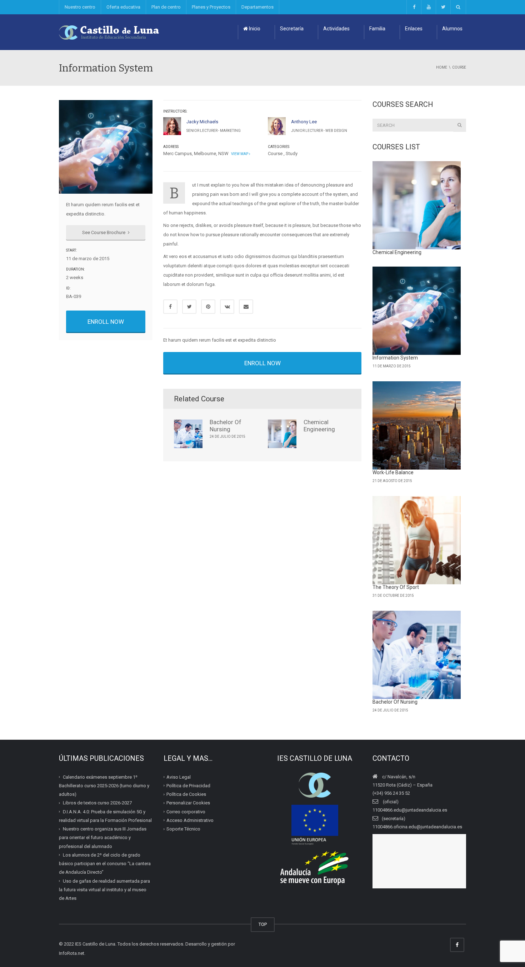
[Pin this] (208, 306)
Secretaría (292, 28)
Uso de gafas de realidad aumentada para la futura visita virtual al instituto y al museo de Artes (104, 889)
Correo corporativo (185, 811)
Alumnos (452, 28)
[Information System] (416, 311)
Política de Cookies (186, 794)
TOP (263, 924)
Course (275, 153)
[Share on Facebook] (170, 306)
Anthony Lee (304, 121)
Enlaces (413, 28)
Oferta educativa (123, 7)
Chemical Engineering (319, 425)
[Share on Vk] (227, 306)
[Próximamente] (428, 7)
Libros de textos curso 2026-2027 (97, 802)
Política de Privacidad (188, 785)
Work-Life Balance (393, 472)
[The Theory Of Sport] (416, 540)
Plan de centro (166, 7)
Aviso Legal (178, 776)
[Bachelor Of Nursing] (416, 655)
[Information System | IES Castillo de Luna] (109, 32)
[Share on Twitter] (189, 306)
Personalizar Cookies (188, 802)
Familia (377, 28)
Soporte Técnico (183, 829)
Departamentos (257, 7)
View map (239, 154)
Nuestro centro (80, 7)
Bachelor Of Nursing (225, 425)
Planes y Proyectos (211, 7)
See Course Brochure (104, 232)
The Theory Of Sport (395, 587)
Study (292, 153)
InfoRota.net (71, 953)
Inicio (254, 28)
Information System (395, 358)
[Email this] (246, 306)
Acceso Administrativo (190, 820)
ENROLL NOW (106, 321)
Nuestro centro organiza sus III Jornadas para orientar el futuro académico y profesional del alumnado (102, 837)
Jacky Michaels (202, 121)
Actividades (336, 28)
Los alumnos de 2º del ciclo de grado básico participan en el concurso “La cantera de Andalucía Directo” (105, 863)
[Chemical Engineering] (416, 205)
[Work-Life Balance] (416, 425)
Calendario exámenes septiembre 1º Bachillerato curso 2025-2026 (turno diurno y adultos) (104, 785)
